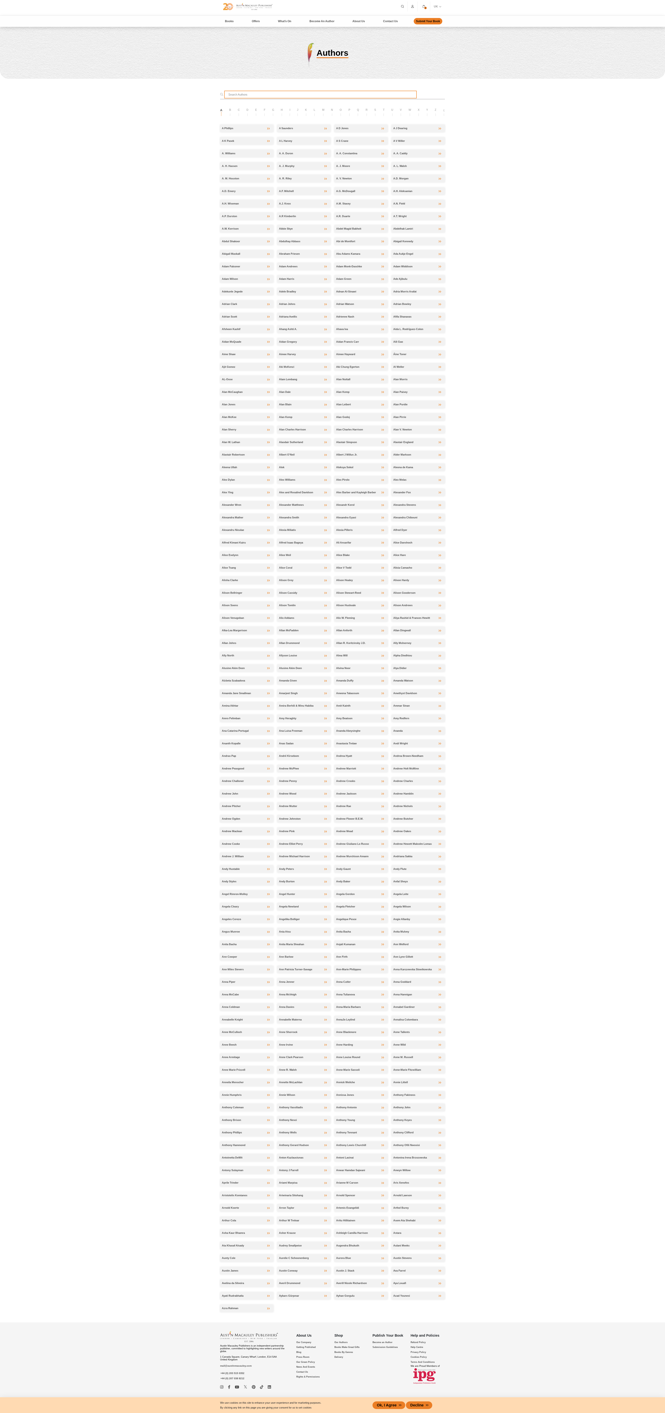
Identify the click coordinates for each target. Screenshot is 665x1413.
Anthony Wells (288, 1132)
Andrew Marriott (346, 768)
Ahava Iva (342, 329)
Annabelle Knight (232, 1019)
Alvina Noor (343, 668)
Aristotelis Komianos (234, 1195)
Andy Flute (399, 868)
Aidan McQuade (231, 341)
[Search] (402, 6)
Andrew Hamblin (403, 793)
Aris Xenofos (401, 1182)
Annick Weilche (345, 1082)
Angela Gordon (345, 894)
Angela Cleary (230, 906)
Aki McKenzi (286, 366)
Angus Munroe (231, 931)
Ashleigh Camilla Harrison (352, 1232)
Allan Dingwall (402, 630)
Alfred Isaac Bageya (291, 542)
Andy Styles (229, 881)
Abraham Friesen (289, 253)
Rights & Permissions (308, 1376)
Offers (256, 21)
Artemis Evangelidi (347, 1207)
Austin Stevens (402, 1257)
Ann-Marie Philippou (348, 969)
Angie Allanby (401, 919)
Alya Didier (400, 668)
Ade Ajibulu (400, 278)
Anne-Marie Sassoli (348, 1069)
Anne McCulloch (232, 1032)
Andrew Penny (288, 780)
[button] (423, 6)
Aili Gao (398, 341)
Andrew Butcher (403, 818)
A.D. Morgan (401, 178)
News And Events (305, 1367)
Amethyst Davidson (405, 693)
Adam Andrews (288, 266)
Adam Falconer (231, 266)
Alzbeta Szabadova (233, 680)
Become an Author (382, 1342)
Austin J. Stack (345, 1270)
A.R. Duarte (343, 216)
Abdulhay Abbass (289, 241)
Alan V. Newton (402, 429)
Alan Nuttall (343, 379)
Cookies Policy (419, 1357)
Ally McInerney (402, 642)
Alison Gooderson (404, 592)
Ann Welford (401, 944)
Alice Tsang (229, 567)
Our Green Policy (305, 1362)
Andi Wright (400, 743)
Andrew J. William (233, 856)
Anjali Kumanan (345, 944)
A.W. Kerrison (230, 228)
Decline (417, 1405)
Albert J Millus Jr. (346, 454)
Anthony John (401, 1107)
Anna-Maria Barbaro (348, 1006)
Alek (281, 467)
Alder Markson (402, 454)
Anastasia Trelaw (346, 743)
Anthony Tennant (346, 1132)
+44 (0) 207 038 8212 (232, 1378)
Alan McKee (229, 417)
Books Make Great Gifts (347, 1347)
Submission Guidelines (385, 1347)
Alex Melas (399, 479)
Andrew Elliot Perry (291, 843)
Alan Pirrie (399, 417)
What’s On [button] (284, 21)
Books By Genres (343, 1352)
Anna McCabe (230, 994)
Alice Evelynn (230, 555)
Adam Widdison (403, 266)
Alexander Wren (231, 504)
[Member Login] (412, 6)
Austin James (230, 1270)
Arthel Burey (401, 1207)
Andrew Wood (287, 793)
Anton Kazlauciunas (291, 1157)
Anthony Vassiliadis (291, 1107)
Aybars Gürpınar (289, 1295)
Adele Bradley (287, 291)
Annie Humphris (232, 1094)
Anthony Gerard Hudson (294, 1145)
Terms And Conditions (423, 1362)
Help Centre (417, 1347)
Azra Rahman (230, 1308)
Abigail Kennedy (403, 241)
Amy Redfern (401, 718)
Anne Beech (229, 1044)
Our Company (303, 1342)
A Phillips (227, 128)
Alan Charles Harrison (292, 429)
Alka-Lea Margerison (234, 630)
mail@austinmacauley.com (236, 1365)
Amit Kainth (343, 705)
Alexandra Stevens (404, 504)
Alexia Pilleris (344, 529)
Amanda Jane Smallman (236, 693)
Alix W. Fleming (345, 617)
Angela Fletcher (345, 906)
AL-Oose (227, 379)
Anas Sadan (286, 743)
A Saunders (286, 128)
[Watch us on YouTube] (237, 1387)
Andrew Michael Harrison (294, 856)
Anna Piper (228, 981)
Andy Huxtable (231, 868)
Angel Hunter (287, 894)
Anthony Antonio (346, 1107)
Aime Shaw (229, 354)
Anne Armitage (231, 1057)
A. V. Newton (344, 178)
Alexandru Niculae (233, 529)
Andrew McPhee (289, 768)
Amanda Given (288, 680)
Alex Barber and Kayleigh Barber (356, 492)
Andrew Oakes (402, 831)
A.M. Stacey (343, 203)
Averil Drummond (289, 1283)
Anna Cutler (343, 981)
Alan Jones (228, 404)
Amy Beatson (344, 718)
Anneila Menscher (233, 1082)
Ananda (398, 730)
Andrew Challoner (233, 780)
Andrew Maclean (232, 831)
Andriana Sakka (402, 856)
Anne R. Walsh (288, 1069)
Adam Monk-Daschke (349, 266)
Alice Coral (285, 567)
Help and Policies (425, 1335)
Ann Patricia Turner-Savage (295, 969)
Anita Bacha (343, 931)
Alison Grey (286, 580)
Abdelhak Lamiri (403, 228)
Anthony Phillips (232, 1132)
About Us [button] (358, 21)
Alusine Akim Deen (233, 668)
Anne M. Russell (403, 1057)
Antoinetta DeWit (232, 1157)
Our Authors (341, 1342)
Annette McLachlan (290, 1082)
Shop (338, 1335)
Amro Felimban (231, 718)
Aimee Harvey (287, 354)
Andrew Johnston (290, 818)
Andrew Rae (343, 806)
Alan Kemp (342, 391)
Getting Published (306, 1347)
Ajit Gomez (228, 366)
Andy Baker (343, 881)
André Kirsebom (289, 755)
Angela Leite (400, 894)
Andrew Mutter (288, 806)
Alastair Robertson (233, 454)
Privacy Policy (418, 1352)
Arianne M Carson (347, 1182)
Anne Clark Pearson (291, 1057)
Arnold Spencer (345, 1195)
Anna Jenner (286, 981)
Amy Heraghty (287, 718)
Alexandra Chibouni (405, 517)
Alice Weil (285, 555)
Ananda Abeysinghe (348, 730)
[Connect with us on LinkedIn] (269, 1387)
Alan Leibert (343, 404)
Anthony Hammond (233, 1145)
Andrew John (230, 793)
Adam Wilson (230, 278)
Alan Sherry (229, 429)
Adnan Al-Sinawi (346, 291)
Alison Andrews (403, 605)
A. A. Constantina (346, 153)
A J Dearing (400, 128)
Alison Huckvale (346, 605)
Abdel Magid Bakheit (348, 228)
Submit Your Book (428, 21)
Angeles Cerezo (231, 919)
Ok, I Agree (387, 1405)
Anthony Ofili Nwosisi (406, 1145)
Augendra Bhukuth (347, 1245)
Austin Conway (288, 1270)
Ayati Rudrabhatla (232, 1295)
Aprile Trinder (230, 1182)
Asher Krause (287, 1232)
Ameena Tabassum (347, 693)
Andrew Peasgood (233, 768)
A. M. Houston (230, 178)
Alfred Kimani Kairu (234, 542)
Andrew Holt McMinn (406, 768)
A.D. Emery (229, 191)
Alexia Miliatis (287, 529)
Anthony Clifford (403, 1132)
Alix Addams (286, 617)
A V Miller (399, 140)
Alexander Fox (402, 492)
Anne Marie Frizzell (233, 1069)
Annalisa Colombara (405, 1019)
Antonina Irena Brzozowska (410, 1157)
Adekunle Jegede (232, 291)
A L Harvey (285, 140)
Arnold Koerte (230, 1207)
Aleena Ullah (229, 467)
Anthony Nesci (288, 1119)
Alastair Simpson (346, 442)
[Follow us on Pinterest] (254, 1387)
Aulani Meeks (401, 1245)
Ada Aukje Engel (403, 253)
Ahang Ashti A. (288, 329)
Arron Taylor (286, 1207)
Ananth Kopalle (231, 743)
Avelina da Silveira (233, 1283)
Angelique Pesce (346, 919)
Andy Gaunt (343, 868)
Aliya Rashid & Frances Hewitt (411, 617)
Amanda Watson (403, 680)
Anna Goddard (402, 981)
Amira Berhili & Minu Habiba (296, 705)
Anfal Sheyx (400, 881)
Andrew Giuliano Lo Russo (352, 843)
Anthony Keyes (402, 1119)
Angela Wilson (402, 906)
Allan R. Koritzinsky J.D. (351, 642)
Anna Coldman (231, 1006)
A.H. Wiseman (230, 203)
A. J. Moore (343, 165)
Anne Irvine (286, 1044)
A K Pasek (228, 140)
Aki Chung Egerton (347, 366)
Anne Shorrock (288, 1032)
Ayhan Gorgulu (345, 1295)
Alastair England (403, 442)
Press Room (302, 1357)
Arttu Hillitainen (345, 1220)
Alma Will (342, 655)
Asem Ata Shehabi (404, 1220)
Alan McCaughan (232, 391)
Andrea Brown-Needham (408, 755)
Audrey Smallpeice (290, 1245)
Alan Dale (285, 391)
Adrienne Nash (345, 316)
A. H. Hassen (229, 165)
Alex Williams (287, 479)
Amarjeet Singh (288, 693)
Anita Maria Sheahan (291, 944)
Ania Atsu (285, 931)
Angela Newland (289, 906)
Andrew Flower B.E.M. (349, 818)
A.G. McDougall (345, 191)
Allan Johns (229, 642)
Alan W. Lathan (231, 442)
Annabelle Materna (290, 1019)
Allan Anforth (344, 630)
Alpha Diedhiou (402, 655)
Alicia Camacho (402, 567)
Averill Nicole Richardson (351, 1283)
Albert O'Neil (287, 454)
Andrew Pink (287, 831)
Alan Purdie (400, 404)
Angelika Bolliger (289, 919)
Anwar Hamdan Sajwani (350, 1170)
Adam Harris (286, 278)
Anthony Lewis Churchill (351, 1145)
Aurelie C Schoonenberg (294, 1257)
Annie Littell (400, 1082)
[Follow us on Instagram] (222, 1387)
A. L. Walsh (400, 165)
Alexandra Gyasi (346, 517)
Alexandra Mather (232, 517)
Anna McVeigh (287, 994)
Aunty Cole (228, 1257)
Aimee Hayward (345, 354)
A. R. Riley (285, 178)
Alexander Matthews (291, 504)
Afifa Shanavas (402, 316)
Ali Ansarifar (343, 542)
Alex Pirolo (342, 479)
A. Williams (228, 153)
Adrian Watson (345, 303)
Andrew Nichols (403, 806)
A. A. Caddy (400, 153)
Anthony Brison (231, 1119)
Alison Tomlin (287, 605)
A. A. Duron (286, 153)
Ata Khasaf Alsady (233, 1245)
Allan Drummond (289, 642)
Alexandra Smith (289, 517)
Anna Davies (286, 1006)
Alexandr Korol (345, 504)
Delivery (338, 1357)
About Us (304, 1335)
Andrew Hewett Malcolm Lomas (412, 843)
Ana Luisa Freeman (290, 730)
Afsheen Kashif (231, 329)
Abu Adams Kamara (348, 253)
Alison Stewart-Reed (348, 592)
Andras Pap (229, 755)
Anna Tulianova (345, 994)
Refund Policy (418, 1342)
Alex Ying (227, 492)
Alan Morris (400, 379)
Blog (298, 1352)
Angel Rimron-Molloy (235, 894)
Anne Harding (344, 1044)
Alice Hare (399, 555)
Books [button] (229, 21)
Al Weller (398, 366)
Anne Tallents (401, 1032)
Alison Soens (230, 605)
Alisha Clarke (230, 580)
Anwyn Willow (402, 1170)
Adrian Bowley (402, 303)
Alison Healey (344, 580)
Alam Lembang (288, 379)
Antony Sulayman (232, 1170)
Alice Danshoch (402, 542)
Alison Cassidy (288, 592)
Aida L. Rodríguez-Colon (408, 329)
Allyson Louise (288, 655)
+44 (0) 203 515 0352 (232, 1373)
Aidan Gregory (288, 341)
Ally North (228, 655)
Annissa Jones (345, 1094)
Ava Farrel (399, 1270)
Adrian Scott (229, 316)
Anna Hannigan (402, 994)
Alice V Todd (343, 567)
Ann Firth (342, 956)
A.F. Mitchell (286, 191)
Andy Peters (286, 868)
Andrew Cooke (231, 843)
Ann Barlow (286, 956)
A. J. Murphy (286, 165)
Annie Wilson (287, 1094)
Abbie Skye (286, 228)
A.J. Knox (285, 203)
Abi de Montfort (345, 241)
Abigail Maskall (231, 253)
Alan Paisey (400, 391)
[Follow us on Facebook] (229, 1387)
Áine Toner (399, 354)
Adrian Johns (287, 303)
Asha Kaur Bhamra (233, 1232)
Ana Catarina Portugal (235, 730)
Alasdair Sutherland (291, 442)
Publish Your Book (388, 1335)
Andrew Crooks (345, 780)
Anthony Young (345, 1119)
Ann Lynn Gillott (403, 956)
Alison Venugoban (233, 617)
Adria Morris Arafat (404, 291)
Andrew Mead (344, 831)
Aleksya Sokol (344, 467)
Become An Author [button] (321, 21)
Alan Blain (285, 404)
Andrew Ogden (231, 818)
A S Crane (342, 140)
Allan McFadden (289, 630)
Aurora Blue (343, 1257)
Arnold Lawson (402, 1195)
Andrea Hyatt (344, 755)
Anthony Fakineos (404, 1094)
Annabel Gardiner (404, 1006)
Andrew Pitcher (231, 806)
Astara (397, 1232)
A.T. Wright (400, 216)
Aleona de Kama (403, 467)
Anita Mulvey (401, 931)
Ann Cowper (229, 956)
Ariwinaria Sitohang (291, 1195)
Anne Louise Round (348, 1057)
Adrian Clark (229, 303)
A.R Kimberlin (287, 216)
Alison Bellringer (232, 592)
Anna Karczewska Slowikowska (412, 969)
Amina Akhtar (230, 705)
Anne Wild (399, 1044)
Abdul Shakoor (231, 241)
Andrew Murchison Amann (352, 856)
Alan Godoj (343, 417)
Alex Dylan (228, 479)
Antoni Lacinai (345, 1157)
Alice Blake (343, 555)
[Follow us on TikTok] (262, 1387)
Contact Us (390, 21)
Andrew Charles (403, 780)
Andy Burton (287, 881)
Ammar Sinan (401, 705)
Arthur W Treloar (289, 1220)
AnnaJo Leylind (345, 1019)
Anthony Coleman (233, 1107)
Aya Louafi (399, 1283)
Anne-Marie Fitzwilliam (407, 1069)
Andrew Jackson (346, 793)
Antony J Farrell (288, 1170)
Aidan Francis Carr (347, 341)
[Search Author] (222, 94)
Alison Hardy (401, 580)
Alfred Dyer (400, 529)
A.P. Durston (229, 216)
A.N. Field (399, 203)
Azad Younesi (401, 1295)
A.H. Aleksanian (402, 191)
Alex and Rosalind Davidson (296, 492)
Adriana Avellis (288, 316)
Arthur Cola (229, 1220)
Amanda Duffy (344, 680)
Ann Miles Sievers (233, 969)
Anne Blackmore (346, 1032)
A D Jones (342, 128)
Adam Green (343, 278)
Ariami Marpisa (288, 1182)
